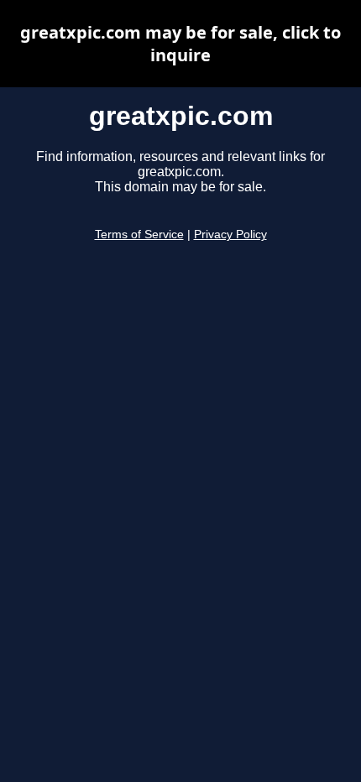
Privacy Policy (230, 234)
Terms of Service (139, 234)
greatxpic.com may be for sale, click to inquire (180, 43)
